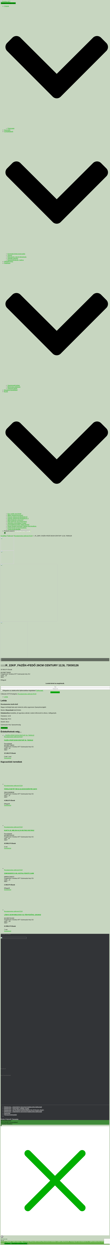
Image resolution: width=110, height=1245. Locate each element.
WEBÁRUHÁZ (8, 261)
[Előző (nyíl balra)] (1, 1240)
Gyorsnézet (7, 758)
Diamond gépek (12, 388)
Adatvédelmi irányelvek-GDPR (19, 1243)
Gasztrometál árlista (14, 385)
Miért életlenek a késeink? (15, 520)
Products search (9, 531)
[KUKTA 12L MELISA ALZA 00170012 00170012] (14, 825)
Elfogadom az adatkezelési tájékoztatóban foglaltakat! (22, 690)
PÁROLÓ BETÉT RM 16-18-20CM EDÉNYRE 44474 (20, 789)
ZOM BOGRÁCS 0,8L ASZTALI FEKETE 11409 (19, 873)
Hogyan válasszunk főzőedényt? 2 (18, 518)
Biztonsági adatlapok (14, 387)
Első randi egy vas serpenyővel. (17, 521)
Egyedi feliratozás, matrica (16, 260)
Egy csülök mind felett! (14, 514)
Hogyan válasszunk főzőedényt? (17, 517)
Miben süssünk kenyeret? (15, 515)
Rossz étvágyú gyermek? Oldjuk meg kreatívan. (22, 526)
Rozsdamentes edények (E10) (23, 536)
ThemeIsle (15, 1119)
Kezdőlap (4, 536)
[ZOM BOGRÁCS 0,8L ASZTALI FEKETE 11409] (14, 868)
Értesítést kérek (55, 692)
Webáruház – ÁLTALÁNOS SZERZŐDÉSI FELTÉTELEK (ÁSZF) (24, 1110)
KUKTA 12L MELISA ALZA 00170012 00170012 (19, 830)
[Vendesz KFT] (5, 1)
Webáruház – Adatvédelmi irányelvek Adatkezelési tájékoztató (23, 1107)
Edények (10, 536)
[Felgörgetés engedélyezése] (2, 1236)
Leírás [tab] (6, 697)
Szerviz (10, 255)
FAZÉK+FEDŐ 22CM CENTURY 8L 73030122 (18, 740)
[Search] (5, 533)
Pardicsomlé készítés (14, 529)
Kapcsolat (7, 130)
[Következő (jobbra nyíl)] (3, 1240)
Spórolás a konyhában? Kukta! (17, 523)
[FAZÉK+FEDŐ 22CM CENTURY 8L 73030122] (19, 735)
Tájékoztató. (39, 690)
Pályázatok (11, 128)
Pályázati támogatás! (10, 1114)
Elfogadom (7, 1243)
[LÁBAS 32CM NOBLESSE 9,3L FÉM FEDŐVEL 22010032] (14, 910)
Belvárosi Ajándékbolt (10, 390)
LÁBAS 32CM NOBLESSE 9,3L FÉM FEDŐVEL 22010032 (22, 914)
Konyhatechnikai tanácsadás (16, 254)
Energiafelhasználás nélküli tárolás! (18, 524)
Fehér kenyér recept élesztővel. (17, 527)
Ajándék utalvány (13, 258)
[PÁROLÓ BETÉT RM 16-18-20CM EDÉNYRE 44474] (14, 784)
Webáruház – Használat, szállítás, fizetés (16, 1108)
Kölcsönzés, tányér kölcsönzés (17, 257)
